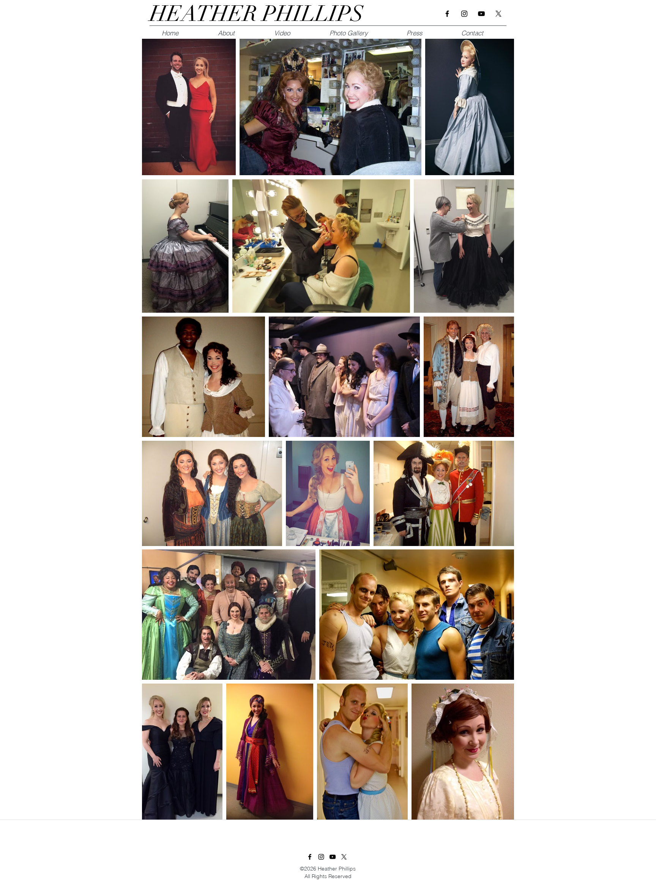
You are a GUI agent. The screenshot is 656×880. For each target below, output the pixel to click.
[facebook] (447, 13)
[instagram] (464, 13)
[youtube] (481, 13)
